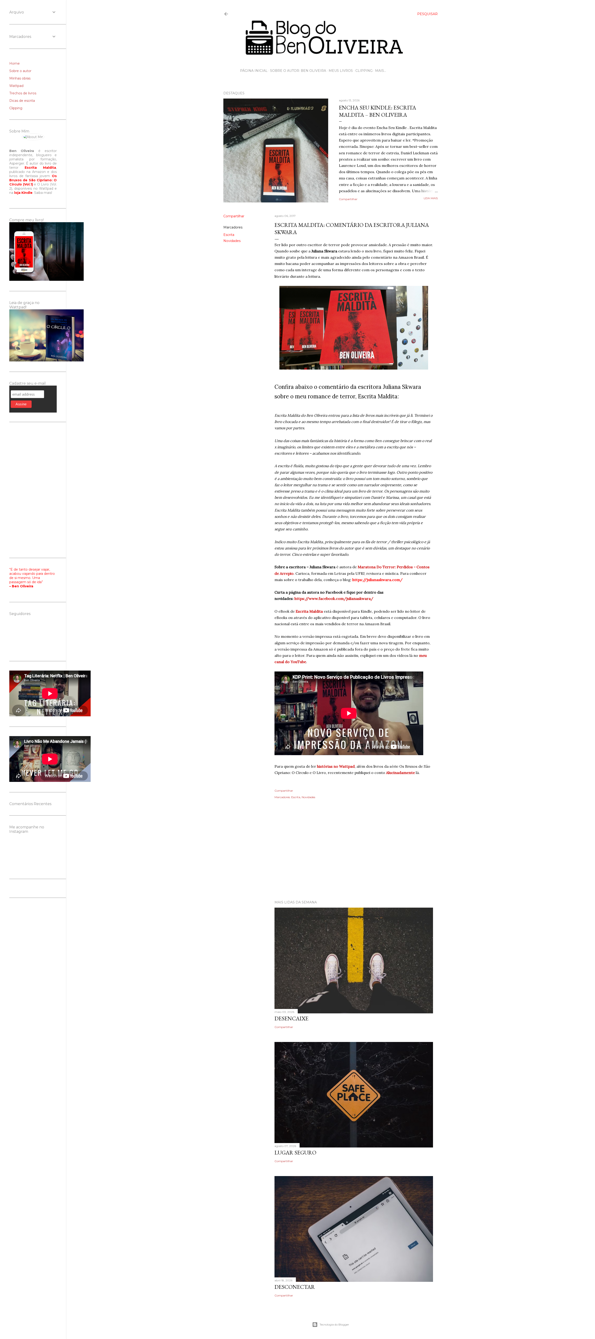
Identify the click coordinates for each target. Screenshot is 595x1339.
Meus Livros (341, 71)
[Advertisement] (330, 856)
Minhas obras (19, 78)
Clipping (364, 71)
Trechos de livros (22, 93)
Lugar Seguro (295, 1152)
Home (14, 63)
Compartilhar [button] (348, 199)
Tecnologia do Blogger (334, 1324)
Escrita (228, 235)
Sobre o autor (20, 71)
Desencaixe (291, 1018)
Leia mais (431, 198)
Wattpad (16, 86)
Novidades (232, 241)
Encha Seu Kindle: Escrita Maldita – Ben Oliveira (377, 111)
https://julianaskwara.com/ (377, 579)
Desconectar (294, 1286)
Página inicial (254, 71)
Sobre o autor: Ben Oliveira (298, 71)
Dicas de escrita (22, 101)
